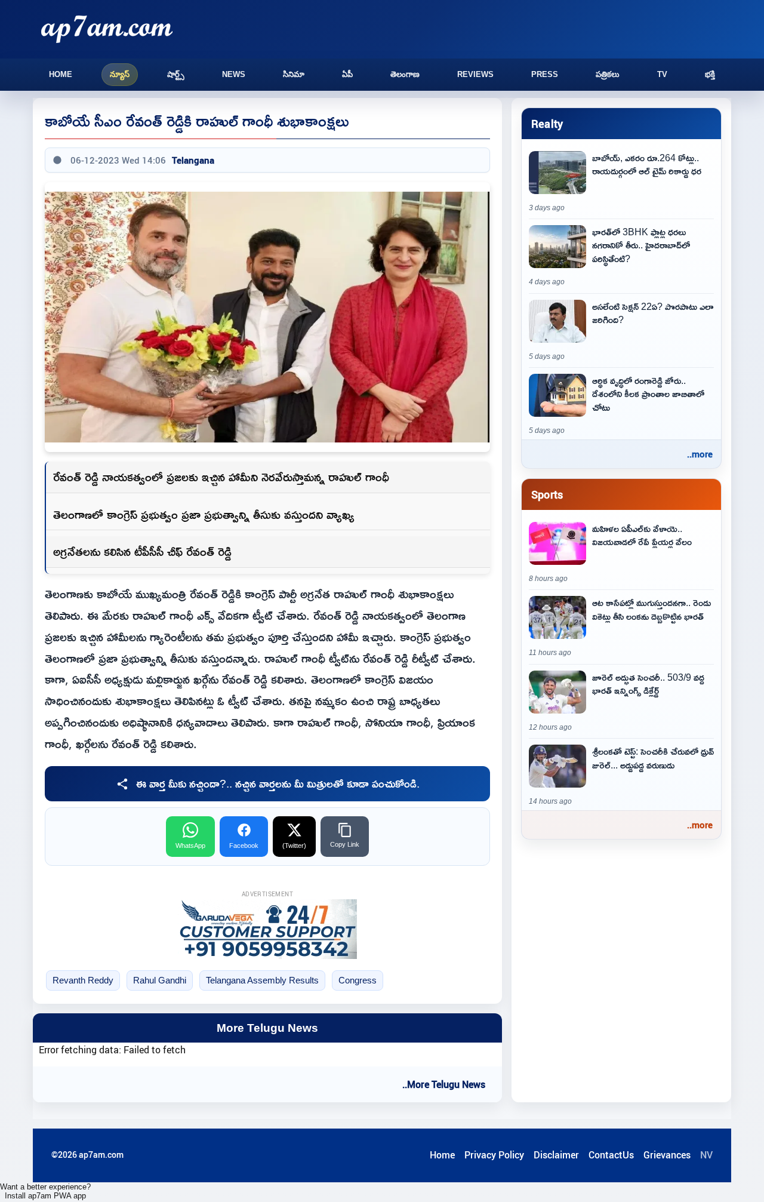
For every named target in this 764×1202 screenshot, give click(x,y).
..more (700, 454)
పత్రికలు (608, 74)
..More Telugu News (443, 1084)
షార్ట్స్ (175, 74)
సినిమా (293, 74)
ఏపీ (347, 74)
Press (544, 74)
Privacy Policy (494, 1154)
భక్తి (710, 74)
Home (60, 74)
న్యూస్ (120, 74)
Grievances (667, 1154)
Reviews (475, 74)
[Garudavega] (267, 929)
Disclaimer (556, 1154)
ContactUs (611, 1154)
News (233, 74)
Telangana (193, 160)
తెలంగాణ (405, 74)
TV (662, 74)
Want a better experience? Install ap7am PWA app (45, 1191)
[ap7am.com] (106, 29)
